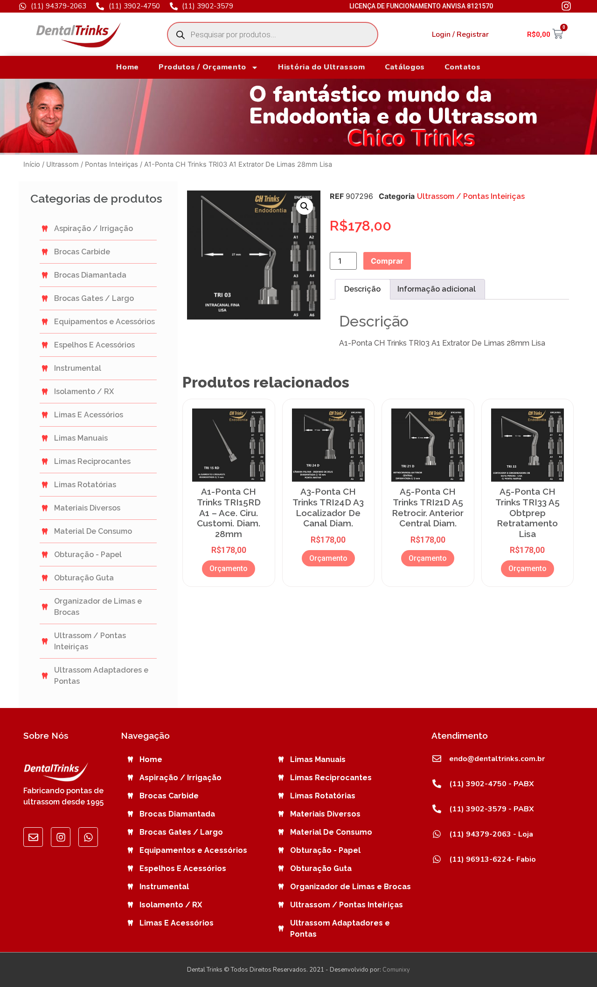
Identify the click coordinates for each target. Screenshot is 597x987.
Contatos (462, 67)
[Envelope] (33, 837)
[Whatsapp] (88, 837)
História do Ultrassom (321, 67)
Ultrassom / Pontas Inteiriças (92, 164)
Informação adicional (436, 289)
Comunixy (396, 970)
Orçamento (228, 568)
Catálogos (405, 67)
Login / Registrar (460, 34)
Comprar (387, 260)
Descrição (362, 289)
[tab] (362, 289)
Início (31, 164)
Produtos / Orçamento (202, 67)
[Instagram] (60, 837)
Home (127, 67)
